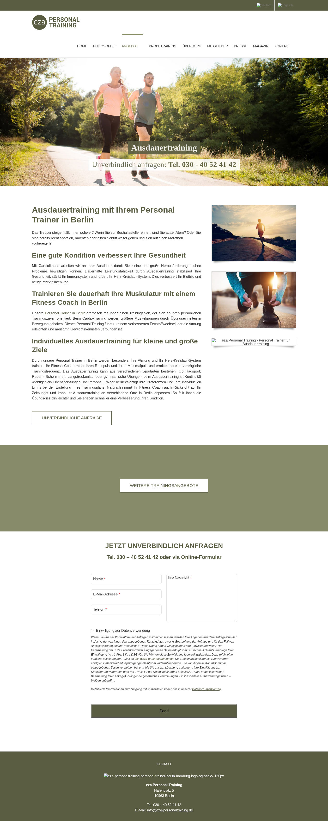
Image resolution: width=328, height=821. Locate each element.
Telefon (98, 609)
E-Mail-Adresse (105, 594)
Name (98, 579)
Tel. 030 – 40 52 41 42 (132, 557)
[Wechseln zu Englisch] (285, 5)
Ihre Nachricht (178, 577)
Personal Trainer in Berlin (65, 313)
